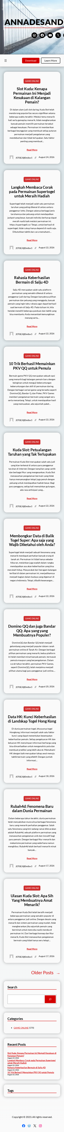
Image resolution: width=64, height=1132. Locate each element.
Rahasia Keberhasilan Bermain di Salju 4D (32, 279)
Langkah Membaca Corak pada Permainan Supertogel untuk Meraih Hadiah (32, 191)
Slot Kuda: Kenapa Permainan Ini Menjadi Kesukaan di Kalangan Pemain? (32, 95)
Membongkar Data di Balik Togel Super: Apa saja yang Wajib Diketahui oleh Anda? (32, 540)
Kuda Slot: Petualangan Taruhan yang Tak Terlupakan (32, 452)
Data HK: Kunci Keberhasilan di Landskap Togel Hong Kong (32, 719)
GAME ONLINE (32, 81)
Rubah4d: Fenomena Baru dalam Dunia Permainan (32, 808)
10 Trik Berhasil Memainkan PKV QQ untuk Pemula (32, 365)
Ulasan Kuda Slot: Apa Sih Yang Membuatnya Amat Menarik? (32, 900)
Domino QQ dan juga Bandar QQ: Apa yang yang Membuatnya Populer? (32, 630)
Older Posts (45, 972)
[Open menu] (5, 60)
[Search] (50, 999)
